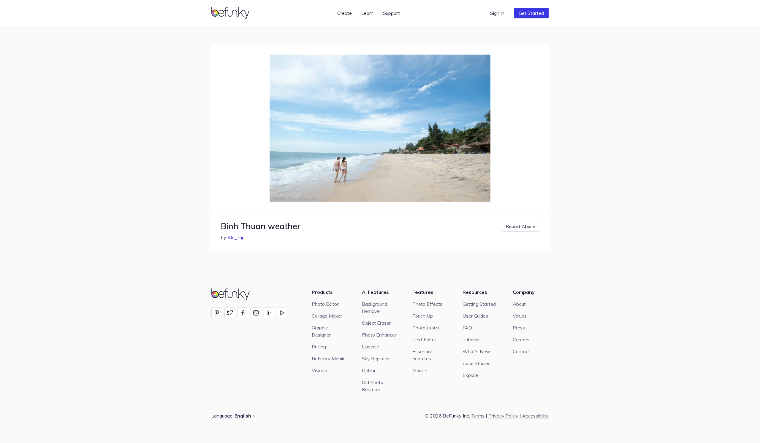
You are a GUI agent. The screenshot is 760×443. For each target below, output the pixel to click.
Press (519, 328)
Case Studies (476, 363)
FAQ (467, 328)
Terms (477, 416)
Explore (471, 375)
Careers (521, 339)
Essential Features (422, 354)
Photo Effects (427, 304)
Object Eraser (376, 323)
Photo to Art (425, 328)
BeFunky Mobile (329, 358)
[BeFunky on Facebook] (243, 312)
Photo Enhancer (379, 335)
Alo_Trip (236, 237)
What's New (476, 351)
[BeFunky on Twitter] (229, 312)
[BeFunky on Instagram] (256, 312)
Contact (521, 351)
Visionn (319, 370)
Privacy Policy (503, 416)
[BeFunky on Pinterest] (216, 312)
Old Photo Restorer (372, 385)
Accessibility (535, 416)
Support (391, 13)
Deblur (369, 370)
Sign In (497, 13)
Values (520, 316)
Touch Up (422, 316)
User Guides (475, 316)
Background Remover (374, 307)
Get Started (531, 13)
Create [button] (344, 13)
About (519, 304)
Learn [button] (367, 13)
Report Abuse (520, 226)
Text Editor (424, 339)
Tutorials (472, 339)
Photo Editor (325, 304)
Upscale (370, 347)
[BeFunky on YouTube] (282, 312)
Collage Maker (327, 316)
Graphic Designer (321, 331)
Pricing (319, 347)
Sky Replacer (376, 358)
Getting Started (479, 304)
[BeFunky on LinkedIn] (269, 312)
